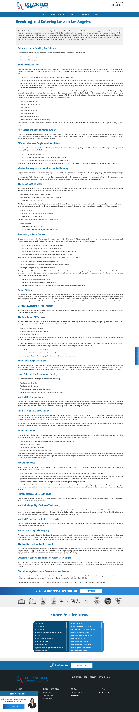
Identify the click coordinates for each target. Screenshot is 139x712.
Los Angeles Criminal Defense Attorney (42, 571)
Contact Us (90, 591)
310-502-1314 (117, 5)
